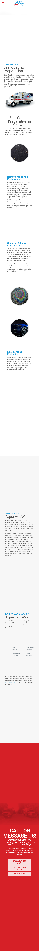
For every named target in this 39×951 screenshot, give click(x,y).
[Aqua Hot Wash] (19, 3)
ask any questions (10, 682)
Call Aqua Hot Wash (19, 862)
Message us (19, 874)
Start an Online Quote (19, 868)
